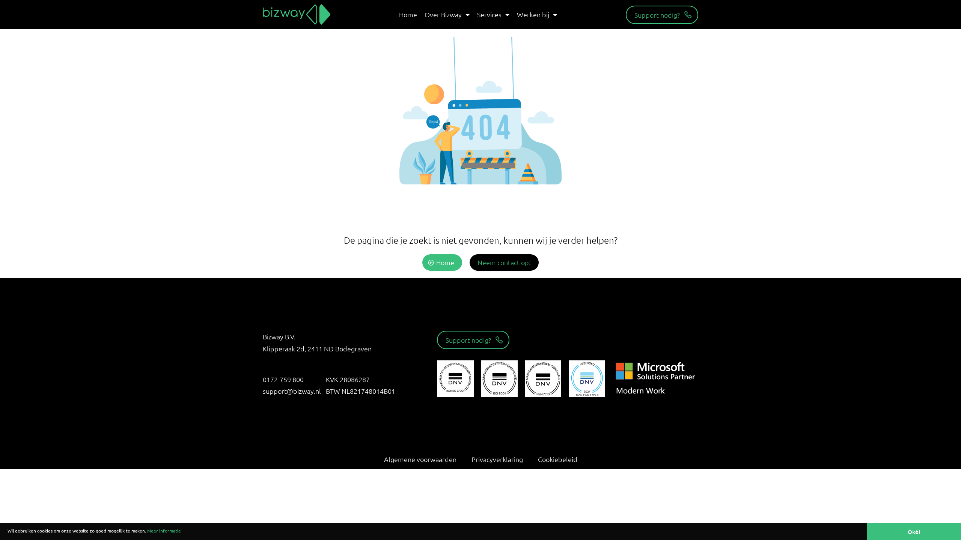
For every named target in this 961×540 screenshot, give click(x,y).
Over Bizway (443, 14)
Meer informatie (164, 531)
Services (489, 14)
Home (408, 14)
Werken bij (533, 14)
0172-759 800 (283, 379)
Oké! (914, 532)
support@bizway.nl (292, 391)
